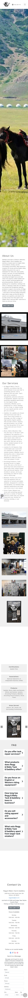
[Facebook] (12, 952)
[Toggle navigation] (25, 4)
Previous (2, 727)
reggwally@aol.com (14, 897)
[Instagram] (17, 952)
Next (26, 727)
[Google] (10, 952)
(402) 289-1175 (17, 4)
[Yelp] (15, 952)
